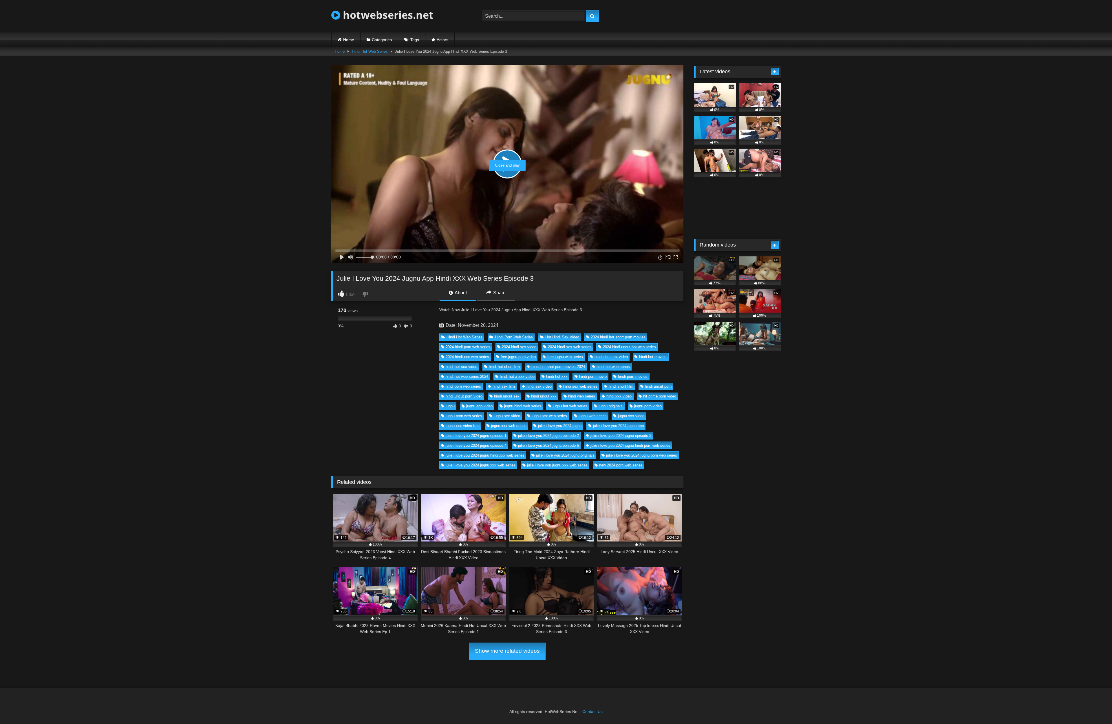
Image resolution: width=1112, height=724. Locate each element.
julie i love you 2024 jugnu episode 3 (620, 435)
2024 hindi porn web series (468, 347)
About (460, 292)
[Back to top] (1094, 706)
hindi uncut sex (507, 396)
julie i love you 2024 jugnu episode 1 (476, 435)
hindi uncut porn (658, 386)
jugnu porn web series (464, 416)
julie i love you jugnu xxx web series (557, 465)
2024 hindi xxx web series (467, 357)
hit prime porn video (659, 396)
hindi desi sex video (611, 357)
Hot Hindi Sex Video (562, 337)
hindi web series (581, 396)
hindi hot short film (504, 366)
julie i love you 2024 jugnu (559, 426)
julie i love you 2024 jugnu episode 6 (548, 445)
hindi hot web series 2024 (467, 376)
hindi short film (621, 386)
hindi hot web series (613, 366)
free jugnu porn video (518, 357)
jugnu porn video (648, 406)
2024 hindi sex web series (569, 347)
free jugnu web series (565, 357)
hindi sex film (504, 386)
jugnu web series (593, 416)
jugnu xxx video (631, 416)
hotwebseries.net (387, 15)
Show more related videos (507, 651)
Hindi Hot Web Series (370, 51)
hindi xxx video (619, 396)
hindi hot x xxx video (517, 376)
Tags (414, 39)
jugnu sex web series (549, 416)
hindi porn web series (463, 386)
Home (348, 39)
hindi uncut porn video (464, 396)
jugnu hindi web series (522, 406)
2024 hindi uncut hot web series (629, 347)
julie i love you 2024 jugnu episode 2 (548, 435)
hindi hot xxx (557, 376)
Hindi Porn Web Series (514, 337)
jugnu (450, 406)
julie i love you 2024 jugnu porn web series (641, 455)
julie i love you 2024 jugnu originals (565, 455)
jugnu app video (479, 406)
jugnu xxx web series (508, 426)
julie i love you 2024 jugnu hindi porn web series (630, 445)
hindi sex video (539, 386)
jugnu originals (611, 406)
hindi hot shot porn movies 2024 (558, 366)
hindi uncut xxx (544, 396)
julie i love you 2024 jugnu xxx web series (480, 465)
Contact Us (592, 711)
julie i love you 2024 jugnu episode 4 (476, 445)
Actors (442, 39)
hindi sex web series (580, 386)
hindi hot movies (653, 357)
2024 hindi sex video (519, 347)
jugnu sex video (507, 416)
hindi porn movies (633, 376)
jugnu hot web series (570, 406)
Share (499, 292)
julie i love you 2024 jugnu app (618, 426)
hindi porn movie (593, 376)
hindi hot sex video (461, 366)
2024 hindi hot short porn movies (618, 337)
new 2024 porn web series (621, 465)
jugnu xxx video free (463, 426)
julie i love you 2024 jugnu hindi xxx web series (485, 455)
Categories (382, 39)
